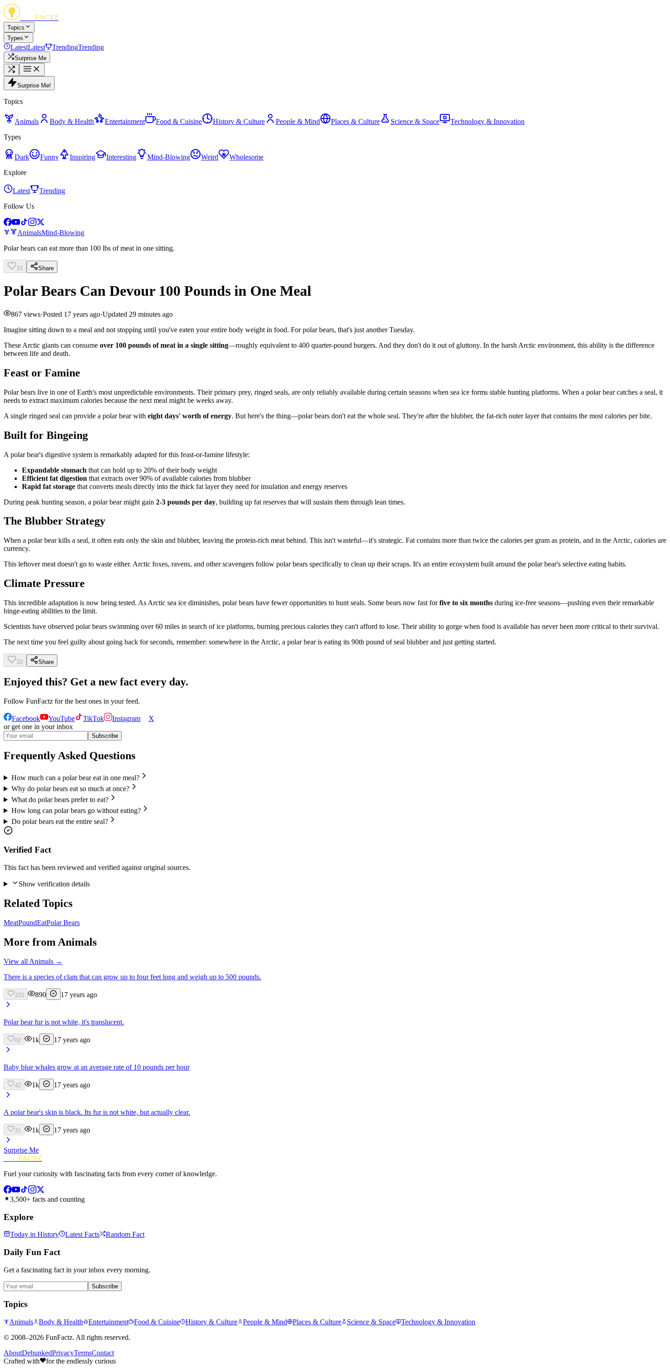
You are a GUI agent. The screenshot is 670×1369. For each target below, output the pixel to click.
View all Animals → (33, 961)
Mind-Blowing (62, 233)
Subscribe (105, 735)
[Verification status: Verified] (53, 994)
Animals (29, 233)
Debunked (37, 1353)
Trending (52, 191)
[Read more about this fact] (8, 1006)
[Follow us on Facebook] (8, 223)
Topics (16, 27)
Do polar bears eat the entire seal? (59, 821)
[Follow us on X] (40, 223)
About (13, 1353)
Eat (41, 922)
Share (46, 268)
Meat (11, 922)
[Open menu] (32, 69)
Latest (21, 191)
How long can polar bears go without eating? (76, 810)
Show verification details (54, 884)
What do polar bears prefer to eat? (59, 799)
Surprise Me (21, 1150)
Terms (83, 1353)
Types (15, 38)
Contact (103, 1353)
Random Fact (125, 1234)
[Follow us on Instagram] (32, 223)
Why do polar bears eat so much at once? (70, 789)
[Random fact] (11, 70)
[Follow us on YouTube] (16, 223)
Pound (27, 922)
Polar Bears (63, 922)
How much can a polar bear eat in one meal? (75, 778)
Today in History (34, 1234)
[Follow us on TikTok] (24, 223)
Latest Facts (82, 1234)
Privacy (63, 1353)
